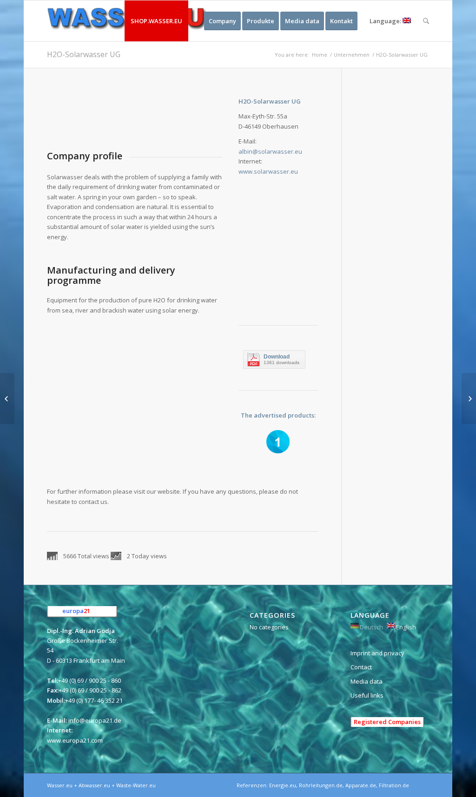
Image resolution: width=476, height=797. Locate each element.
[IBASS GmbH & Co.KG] (7, 398)
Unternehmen (352, 54)
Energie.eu (282, 785)
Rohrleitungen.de (321, 785)
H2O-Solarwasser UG (83, 54)
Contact (361, 667)
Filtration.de (394, 785)
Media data (366, 681)
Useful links (366, 695)
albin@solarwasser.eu (270, 151)
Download (277, 356)
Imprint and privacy (377, 653)
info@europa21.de (94, 720)
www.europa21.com (75, 740)
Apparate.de (360, 785)
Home (319, 54)
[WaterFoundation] (469, 398)
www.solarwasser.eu (268, 171)
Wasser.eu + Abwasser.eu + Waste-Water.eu (101, 785)
